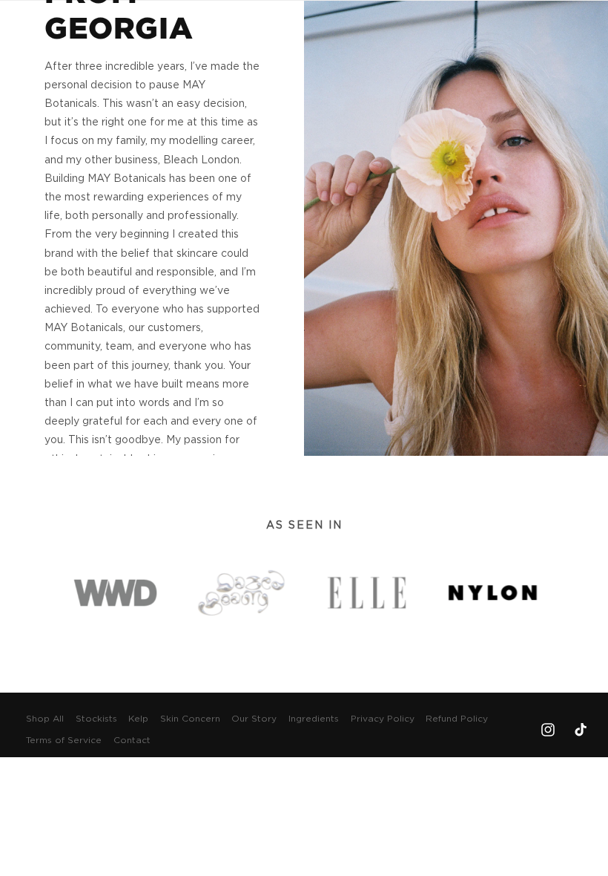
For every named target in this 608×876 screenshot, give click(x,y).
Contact (132, 740)
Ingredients (313, 718)
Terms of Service (64, 740)
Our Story (254, 718)
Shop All (45, 718)
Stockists (96, 718)
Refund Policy (457, 718)
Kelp (138, 718)
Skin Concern (190, 718)
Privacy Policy (382, 718)
